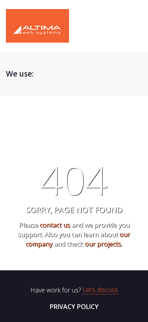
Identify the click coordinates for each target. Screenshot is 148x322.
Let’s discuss (100, 290)
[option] (65, 74)
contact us (55, 225)
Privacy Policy (74, 306)
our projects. (103, 244)
